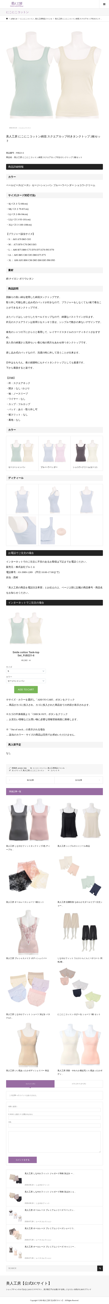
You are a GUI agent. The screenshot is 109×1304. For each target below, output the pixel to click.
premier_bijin (22, 768)
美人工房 (26, 770)
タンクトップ (17, 770)
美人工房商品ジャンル (56, 768)
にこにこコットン (25, 128)
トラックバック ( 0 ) (79, 1084)
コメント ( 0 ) (30, 1084)
